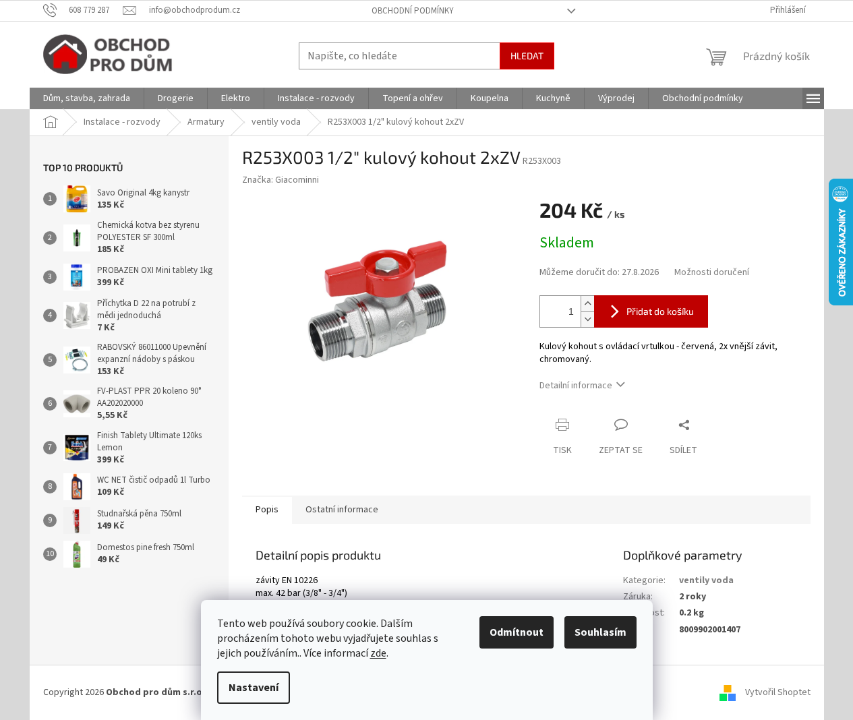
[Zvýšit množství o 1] (587, 303)
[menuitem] (87, 98)
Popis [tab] (267, 509)
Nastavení (253, 687)
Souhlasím (600, 632)
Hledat (526, 55)
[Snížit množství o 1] (587, 319)
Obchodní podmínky (413, 11)
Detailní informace (575, 385)
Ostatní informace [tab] (341, 509)
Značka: (280, 180)
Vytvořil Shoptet (778, 692)
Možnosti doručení (711, 272)
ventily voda (706, 580)
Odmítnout (516, 632)
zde (378, 653)
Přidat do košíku (660, 311)
